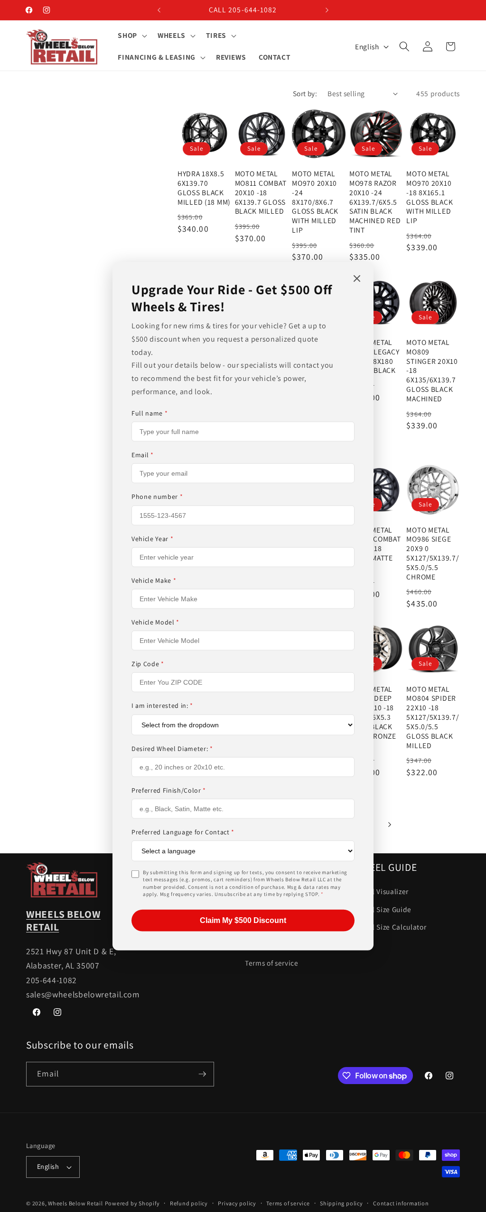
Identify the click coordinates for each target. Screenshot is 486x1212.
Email (142, 455)
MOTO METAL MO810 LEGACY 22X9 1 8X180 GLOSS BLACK (374, 356)
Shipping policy (341, 1203)
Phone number (157, 496)
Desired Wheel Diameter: (172, 748)
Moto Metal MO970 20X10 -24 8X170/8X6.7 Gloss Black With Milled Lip (315, 202)
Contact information (401, 1203)
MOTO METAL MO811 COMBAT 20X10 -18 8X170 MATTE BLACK (375, 548)
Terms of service (272, 963)
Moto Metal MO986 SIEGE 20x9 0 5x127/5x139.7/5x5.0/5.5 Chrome (432, 553)
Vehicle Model (155, 622)
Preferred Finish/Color (168, 790)
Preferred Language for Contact (182, 832)
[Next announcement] (327, 10)
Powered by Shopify (132, 1203)
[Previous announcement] (159, 10)
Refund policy (189, 1203)
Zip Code (147, 664)
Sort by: (305, 93)
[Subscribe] (202, 1074)
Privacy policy (237, 1203)
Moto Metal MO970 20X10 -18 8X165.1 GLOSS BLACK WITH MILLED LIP (429, 197)
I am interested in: (162, 705)
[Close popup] (356, 279)
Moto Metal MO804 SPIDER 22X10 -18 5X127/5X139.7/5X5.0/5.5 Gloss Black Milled (432, 717)
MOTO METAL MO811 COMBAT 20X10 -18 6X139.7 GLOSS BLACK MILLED (261, 192)
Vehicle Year (152, 538)
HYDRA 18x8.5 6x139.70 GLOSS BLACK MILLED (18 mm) (204, 188)
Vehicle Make (153, 580)
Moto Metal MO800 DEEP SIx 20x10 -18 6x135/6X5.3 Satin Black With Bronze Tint (372, 717)
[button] (131, 35)
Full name (149, 413)
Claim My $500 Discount (243, 920)
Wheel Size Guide (383, 909)
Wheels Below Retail (75, 1203)
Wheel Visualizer (382, 891)
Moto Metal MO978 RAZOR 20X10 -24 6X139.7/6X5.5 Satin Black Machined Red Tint (375, 202)
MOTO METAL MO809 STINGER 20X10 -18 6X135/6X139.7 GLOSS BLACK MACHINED (432, 370)
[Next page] (389, 824)
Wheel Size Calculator (391, 927)
